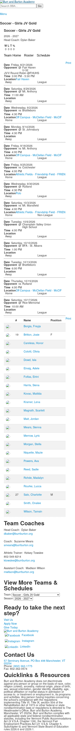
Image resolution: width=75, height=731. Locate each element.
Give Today (11, 627)
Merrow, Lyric (32, 435)
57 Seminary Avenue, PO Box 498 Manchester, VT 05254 (34, 662)
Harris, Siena (31, 385)
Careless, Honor (33, 343)
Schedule (43, 55)
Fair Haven (22, 79)
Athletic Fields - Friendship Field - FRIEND (41, 174)
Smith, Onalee (32, 503)
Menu (3, 14)
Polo (18, 193)
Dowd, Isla (30, 360)
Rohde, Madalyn (34, 478)
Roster (29, 55)
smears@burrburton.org (18, 545)
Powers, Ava (31, 461)
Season (8, 598)
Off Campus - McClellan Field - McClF (39, 117)
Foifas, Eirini (31, 377)
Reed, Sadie (31, 469)
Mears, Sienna (32, 427)
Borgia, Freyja (32, 326)
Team (7, 594)
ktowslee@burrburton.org (19, 560)
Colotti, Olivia (32, 351)
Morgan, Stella (32, 444)
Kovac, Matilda (33, 393)
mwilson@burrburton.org (19, 572)
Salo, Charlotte (33, 494)
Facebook (28, 635)
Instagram (28, 641)
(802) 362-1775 (22, 666)
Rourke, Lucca (32, 486)
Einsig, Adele (31, 368)
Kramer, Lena (32, 402)
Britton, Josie (31, 334)
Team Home (12, 55)
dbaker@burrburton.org (18, 533)
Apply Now (10, 623)
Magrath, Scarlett (34, 410)
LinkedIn (25, 646)
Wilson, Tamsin (33, 511)
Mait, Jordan (31, 419)
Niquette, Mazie (33, 452)
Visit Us (8, 620)
